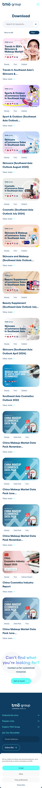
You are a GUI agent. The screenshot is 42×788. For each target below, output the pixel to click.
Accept (21, 768)
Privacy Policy (21, 785)
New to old (8, 32)
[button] (21, 681)
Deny (21, 774)
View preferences (21, 780)
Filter (33, 32)
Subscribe (9, 747)
